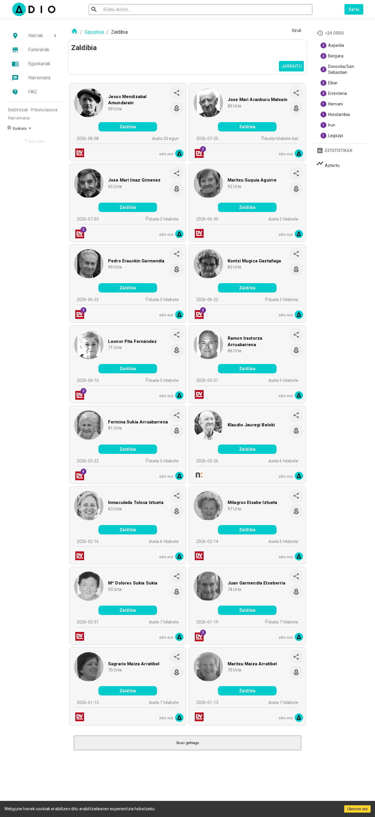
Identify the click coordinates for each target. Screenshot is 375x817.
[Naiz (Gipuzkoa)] (197, 476)
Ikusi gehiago (187, 743)
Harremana (19, 118)
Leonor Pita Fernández (132, 341)
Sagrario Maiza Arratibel (134, 663)
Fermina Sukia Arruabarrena (138, 422)
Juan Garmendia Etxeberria (256, 583)
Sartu (354, 9)
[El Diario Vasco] (78, 153)
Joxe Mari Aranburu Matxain (257, 99)
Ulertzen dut (357, 809)
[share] (177, 93)
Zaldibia (128, 126)
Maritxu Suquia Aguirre (252, 180)
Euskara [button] (19, 129)
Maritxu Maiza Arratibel (252, 663)
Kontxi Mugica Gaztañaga (254, 261)
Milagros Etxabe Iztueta (252, 502)
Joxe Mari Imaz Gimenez (134, 180)
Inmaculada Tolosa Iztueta (135, 502)
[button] (35, 36)
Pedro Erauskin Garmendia (136, 261)
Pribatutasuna (44, 109)
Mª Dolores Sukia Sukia (132, 583)
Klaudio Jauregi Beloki (251, 425)
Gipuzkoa (94, 32)
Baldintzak (18, 109)
